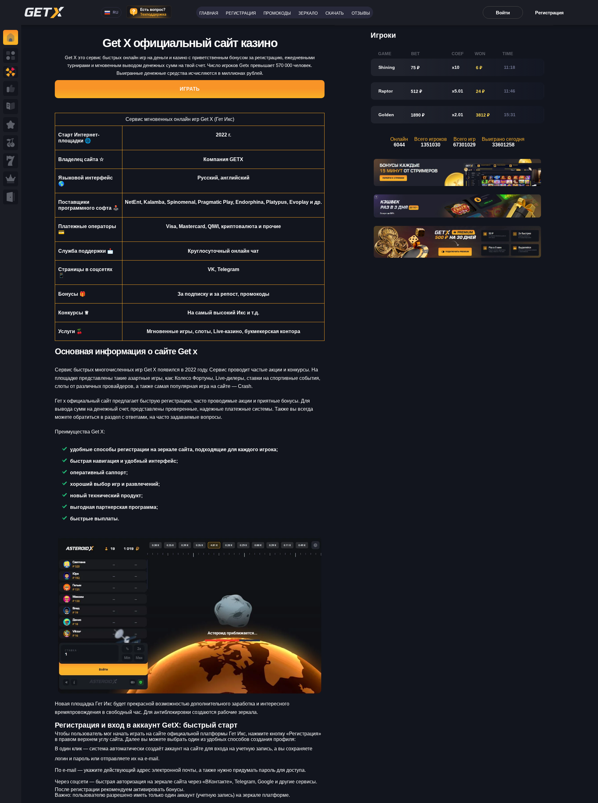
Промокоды (277, 13)
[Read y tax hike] (10, 37)
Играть (190, 89)
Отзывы (361, 13)
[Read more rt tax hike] (44, 12)
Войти (503, 12)
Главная (208, 13)
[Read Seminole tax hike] (10, 124)
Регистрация (241, 13)
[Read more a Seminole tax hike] (10, 88)
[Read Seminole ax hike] (10, 178)
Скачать (334, 13)
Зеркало (308, 13)
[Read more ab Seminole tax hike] (10, 106)
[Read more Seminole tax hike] (10, 142)
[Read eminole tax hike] (10, 160)
